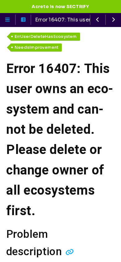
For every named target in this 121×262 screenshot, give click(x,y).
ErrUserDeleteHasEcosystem (46, 36)
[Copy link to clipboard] (70, 252)
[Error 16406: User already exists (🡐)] (98, 20)
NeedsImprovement (37, 47)
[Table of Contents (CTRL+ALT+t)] (23, 20)
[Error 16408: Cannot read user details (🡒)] (113, 20)
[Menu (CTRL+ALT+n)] (7, 20)
